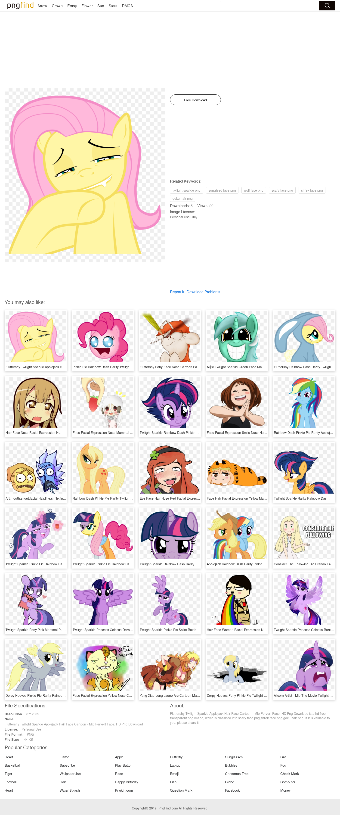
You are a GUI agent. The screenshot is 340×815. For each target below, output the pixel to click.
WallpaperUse (70, 773)
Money (285, 790)
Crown (57, 5)
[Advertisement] (85, 55)
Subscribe (67, 765)
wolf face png (253, 190)
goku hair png (183, 198)
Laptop (175, 765)
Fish (173, 781)
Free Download (195, 99)
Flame (64, 756)
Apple (119, 756)
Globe (229, 781)
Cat (283, 756)
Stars (113, 5)
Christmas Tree (236, 773)
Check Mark (289, 773)
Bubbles (231, 765)
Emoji (72, 5)
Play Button (123, 765)
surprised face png (222, 190)
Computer (287, 781)
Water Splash (70, 790)
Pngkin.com (124, 790)
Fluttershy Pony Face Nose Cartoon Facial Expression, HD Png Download (194, 366)
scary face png (282, 190)
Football (10, 781)
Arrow (42, 5)
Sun (100, 5)
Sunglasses (234, 756)
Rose (119, 773)
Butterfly (176, 756)
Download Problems (203, 291)
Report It (177, 291)
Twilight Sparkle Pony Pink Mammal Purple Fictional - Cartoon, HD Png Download (65, 629)
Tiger (8, 773)
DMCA (127, 5)
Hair (63, 781)
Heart (9, 756)
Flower (87, 5)
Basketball (12, 765)
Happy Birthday (126, 781)
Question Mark (181, 790)
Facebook (232, 790)
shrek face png (312, 190)
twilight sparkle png (187, 190)
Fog (283, 765)
